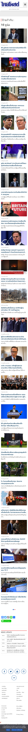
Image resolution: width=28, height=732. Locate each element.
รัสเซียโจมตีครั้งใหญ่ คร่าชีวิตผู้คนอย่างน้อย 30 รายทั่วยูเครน (12, 309)
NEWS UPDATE (6, 632)
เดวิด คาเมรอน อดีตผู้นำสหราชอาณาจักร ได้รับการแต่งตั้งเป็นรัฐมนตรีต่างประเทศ (11, 367)
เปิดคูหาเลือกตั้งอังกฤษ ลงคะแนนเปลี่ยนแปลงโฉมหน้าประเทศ (12, 106)
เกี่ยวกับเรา (19, 708)
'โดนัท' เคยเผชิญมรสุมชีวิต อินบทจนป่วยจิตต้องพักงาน (16, 636)
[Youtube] (17, 671)
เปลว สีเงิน (4, 688)
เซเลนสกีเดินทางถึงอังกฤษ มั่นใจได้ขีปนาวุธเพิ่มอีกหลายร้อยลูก (13, 540)
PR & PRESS (19, 706)
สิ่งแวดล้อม (19, 700)
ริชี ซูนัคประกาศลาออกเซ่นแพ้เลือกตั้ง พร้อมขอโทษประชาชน (13, 49)
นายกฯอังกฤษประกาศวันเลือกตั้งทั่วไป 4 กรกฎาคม (14, 193)
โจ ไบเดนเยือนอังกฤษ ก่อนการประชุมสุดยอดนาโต (11, 482)
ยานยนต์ (3, 712)
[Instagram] (23, 671)
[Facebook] (4, 671)
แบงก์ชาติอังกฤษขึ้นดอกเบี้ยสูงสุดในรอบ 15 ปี (13, 569)
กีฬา (17, 690)
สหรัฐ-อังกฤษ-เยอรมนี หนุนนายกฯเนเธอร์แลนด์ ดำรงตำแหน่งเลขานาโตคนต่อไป (13, 252)
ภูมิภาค (18, 698)
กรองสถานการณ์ (20, 686)
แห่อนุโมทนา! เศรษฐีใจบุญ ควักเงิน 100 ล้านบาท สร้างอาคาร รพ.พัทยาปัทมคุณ (15, 651)
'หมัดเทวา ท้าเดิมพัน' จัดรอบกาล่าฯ (15, 643)
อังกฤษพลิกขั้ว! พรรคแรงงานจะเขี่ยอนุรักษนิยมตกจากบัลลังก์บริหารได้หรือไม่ (13, 136)
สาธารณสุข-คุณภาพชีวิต (6, 714)
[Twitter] (10, 671)
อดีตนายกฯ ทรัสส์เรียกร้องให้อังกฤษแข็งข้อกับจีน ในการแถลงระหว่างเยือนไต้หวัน (14, 512)
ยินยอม (8, 729)
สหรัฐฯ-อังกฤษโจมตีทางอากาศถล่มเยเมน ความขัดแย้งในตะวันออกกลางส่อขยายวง (13, 281)
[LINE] (14, 677)
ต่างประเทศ (3, 706)
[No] (26, 728)
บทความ (3, 692)
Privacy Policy (20, 714)
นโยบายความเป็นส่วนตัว (17, 729)
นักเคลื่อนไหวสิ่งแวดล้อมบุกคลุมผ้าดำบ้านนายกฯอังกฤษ (13, 453)
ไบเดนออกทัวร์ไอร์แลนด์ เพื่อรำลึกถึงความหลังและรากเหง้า (13, 598)
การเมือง (4, 686)
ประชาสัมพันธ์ (19, 696)
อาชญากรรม (4, 708)
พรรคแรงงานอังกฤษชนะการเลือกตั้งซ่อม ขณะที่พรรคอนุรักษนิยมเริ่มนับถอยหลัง (13, 223)
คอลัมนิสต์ (4, 690)
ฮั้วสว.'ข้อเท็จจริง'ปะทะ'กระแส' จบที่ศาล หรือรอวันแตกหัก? (16, 647)
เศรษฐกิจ (4, 694)
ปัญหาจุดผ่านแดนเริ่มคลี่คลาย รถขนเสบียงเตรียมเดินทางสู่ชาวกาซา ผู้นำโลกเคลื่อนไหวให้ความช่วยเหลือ (13, 396)
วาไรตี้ (18, 688)
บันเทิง (2, 716)
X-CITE (3, 710)
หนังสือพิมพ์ (4, 698)
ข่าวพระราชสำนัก (5, 696)
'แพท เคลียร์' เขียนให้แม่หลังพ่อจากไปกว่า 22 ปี (16, 640)
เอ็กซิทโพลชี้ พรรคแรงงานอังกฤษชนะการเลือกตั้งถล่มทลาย (14, 77)
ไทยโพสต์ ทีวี (4, 718)
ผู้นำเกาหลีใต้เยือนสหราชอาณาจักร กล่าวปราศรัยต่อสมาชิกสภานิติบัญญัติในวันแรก (14, 339)
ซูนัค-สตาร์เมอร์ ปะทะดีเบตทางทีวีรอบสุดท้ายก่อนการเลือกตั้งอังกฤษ (13, 164)
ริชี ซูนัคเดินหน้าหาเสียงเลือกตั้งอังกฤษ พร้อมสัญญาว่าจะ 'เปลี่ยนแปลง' (11, 425)
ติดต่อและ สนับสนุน (21, 710)
